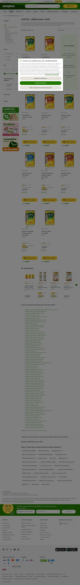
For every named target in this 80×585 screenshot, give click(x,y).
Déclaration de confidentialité (52, 74)
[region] (40, 74)
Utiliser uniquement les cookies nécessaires (40, 87)
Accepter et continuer (40, 83)
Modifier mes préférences (40, 78)
